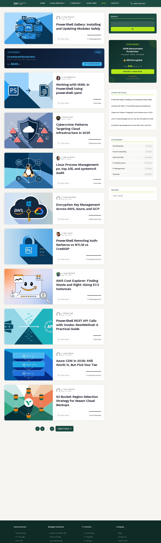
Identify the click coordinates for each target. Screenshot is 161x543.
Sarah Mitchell (69, 273)
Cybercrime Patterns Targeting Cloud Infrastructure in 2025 (73, 129)
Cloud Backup (95, 415)
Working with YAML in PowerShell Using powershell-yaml (72, 89)
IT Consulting (89, 533)
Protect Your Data (132, 71)
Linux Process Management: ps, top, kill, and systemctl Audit (77, 169)
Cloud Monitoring (56, 541)
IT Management (94, 39)
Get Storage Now (92, 64)
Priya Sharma (68, 17)
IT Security (88, 541)
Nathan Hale (68, 313)
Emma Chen (68, 117)
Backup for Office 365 (58, 533)
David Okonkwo (69, 197)
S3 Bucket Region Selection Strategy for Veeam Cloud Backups (77, 401)
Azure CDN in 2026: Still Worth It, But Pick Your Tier (76, 363)
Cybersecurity (95, 143)
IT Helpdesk (88, 537)
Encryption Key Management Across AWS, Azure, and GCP (78, 207)
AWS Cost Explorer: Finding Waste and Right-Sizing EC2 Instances (77, 285)
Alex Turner (68, 233)
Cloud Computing (132, 152)
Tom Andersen (69, 389)
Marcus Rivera (69, 157)
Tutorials (97, 103)
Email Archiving (55, 537)
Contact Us (122, 537)
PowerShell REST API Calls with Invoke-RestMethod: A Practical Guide (77, 325)
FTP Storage (20, 537)
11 (52, 429)
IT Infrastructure (93, 259)
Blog (120, 533)
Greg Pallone (68, 353)
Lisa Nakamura (69, 77)
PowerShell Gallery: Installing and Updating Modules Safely (78, 26)
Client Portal (122, 541)
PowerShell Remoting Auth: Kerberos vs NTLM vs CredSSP (77, 245)
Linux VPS (19, 541)
